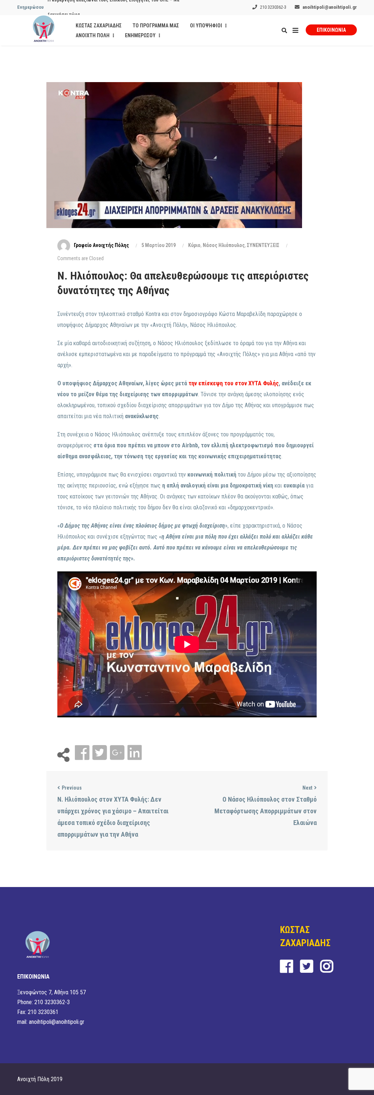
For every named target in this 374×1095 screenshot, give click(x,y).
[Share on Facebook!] (83, 753)
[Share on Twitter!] (100, 753)
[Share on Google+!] (118, 753)
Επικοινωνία (331, 30)
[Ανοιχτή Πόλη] (43, 30)
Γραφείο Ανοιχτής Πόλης (101, 245)
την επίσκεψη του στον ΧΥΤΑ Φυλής (233, 383)
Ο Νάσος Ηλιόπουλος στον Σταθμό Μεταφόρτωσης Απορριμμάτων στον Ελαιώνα (265, 810)
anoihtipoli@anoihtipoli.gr (329, 7)
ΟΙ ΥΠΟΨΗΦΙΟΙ (206, 25)
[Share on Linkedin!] (134, 753)
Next (307, 788)
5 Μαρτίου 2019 (158, 245)
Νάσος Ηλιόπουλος (224, 245)
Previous (72, 788)
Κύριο (194, 245)
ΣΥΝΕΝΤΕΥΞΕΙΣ (263, 245)
